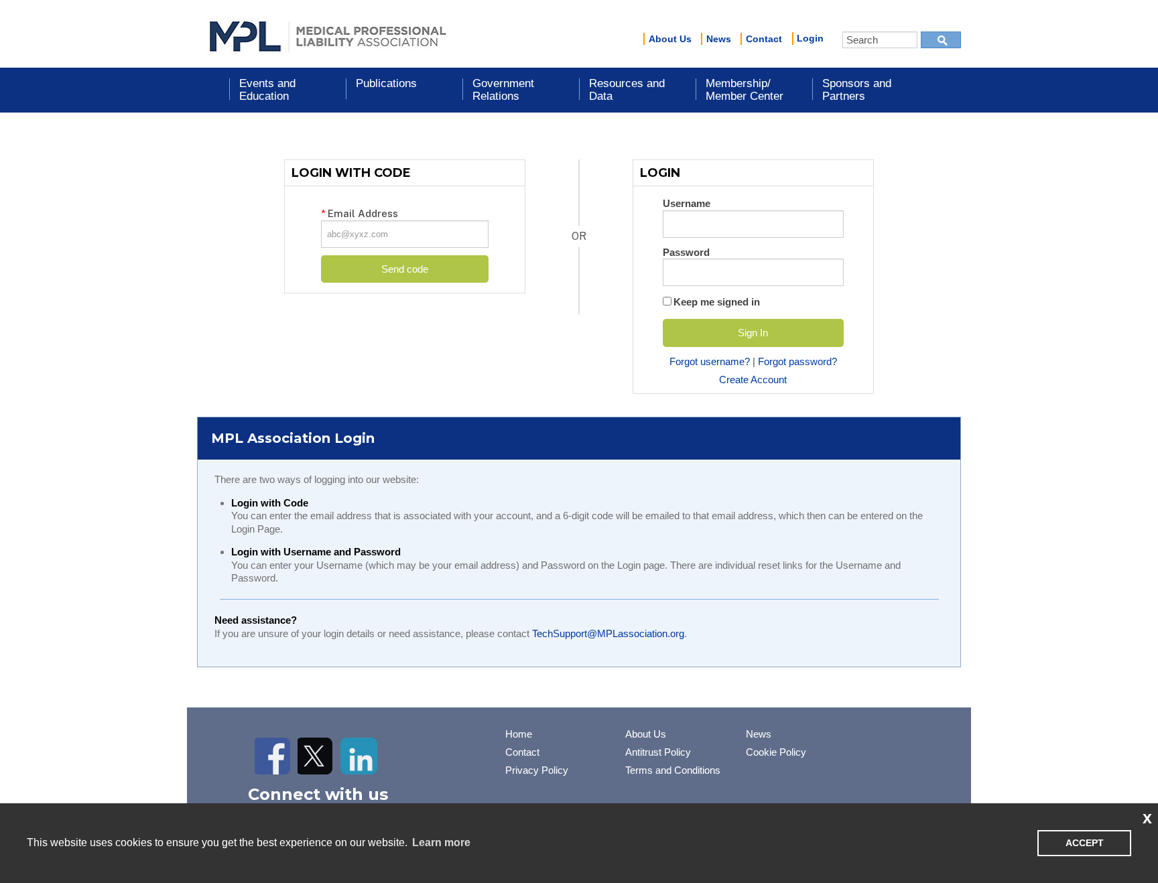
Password (686, 252)
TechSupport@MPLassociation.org (608, 633)
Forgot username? (709, 361)
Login (810, 38)
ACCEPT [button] (1085, 842)
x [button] (1147, 817)
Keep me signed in (716, 302)
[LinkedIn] (358, 756)
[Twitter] (316, 756)
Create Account (753, 379)
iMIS (327, 34)
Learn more (441, 842)
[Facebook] (273, 756)
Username (686, 203)
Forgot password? (797, 361)
